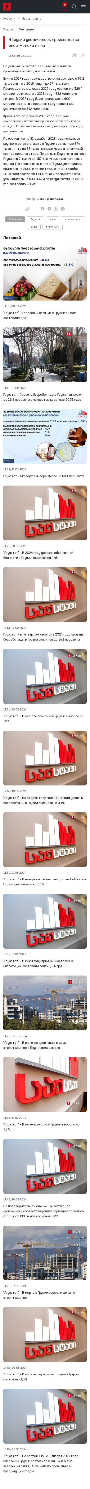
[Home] (7, 7)
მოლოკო (52, 227)
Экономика (15, 219)
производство (72, 219)
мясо (53, 219)
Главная (8, 29)
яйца (34, 227)
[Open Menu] (83, 6)
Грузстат (36, 219)
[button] (11, 18)
